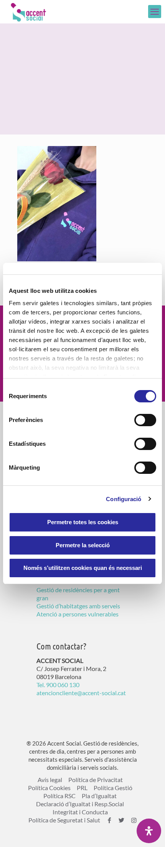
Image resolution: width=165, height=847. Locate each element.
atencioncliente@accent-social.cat (81, 692)
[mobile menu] (154, 11)
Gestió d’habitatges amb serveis (78, 606)
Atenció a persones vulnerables (77, 614)
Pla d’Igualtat (99, 795)
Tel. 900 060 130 (57, 684)
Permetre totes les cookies (82, 522)
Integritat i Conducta (80, 811)
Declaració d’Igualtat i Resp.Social (80, 803)
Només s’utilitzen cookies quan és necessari (82, 568)
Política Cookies (49, 787)
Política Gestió (113, 787)
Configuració (123, 499)
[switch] (145, 420)
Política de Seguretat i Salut (64, 820)
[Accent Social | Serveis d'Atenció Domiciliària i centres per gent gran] (28, 11)
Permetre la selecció (83, 545)
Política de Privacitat (95, 779)
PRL (82, 787)
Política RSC (59, 795)
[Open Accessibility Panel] (149, 831)
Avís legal (50, 779)
